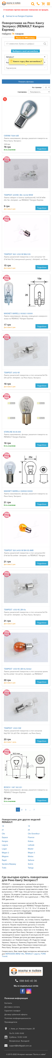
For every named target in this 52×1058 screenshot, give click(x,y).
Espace (5, 837)
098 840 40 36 (28, 981)
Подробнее (41, 148)
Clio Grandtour (34, 833)
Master (30, 848)
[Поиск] (32, 3)
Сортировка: (22, 92)
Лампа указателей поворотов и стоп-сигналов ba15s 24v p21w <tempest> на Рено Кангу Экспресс (25, 375)
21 (3, 829)
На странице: (37, 87)
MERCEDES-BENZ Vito (14, 953)
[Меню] (48, 3)
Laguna (5, 845)
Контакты (8, 1003)
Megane (5, 856)
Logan (4, 848)
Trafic (4, 867)
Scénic (30, 864)
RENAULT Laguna (32, 953)
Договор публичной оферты (15, 1014)
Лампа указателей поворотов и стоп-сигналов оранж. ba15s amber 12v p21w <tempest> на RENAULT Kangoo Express (26, 673)
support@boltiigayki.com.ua (20, 1045)
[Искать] (45, 43)
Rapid (4, 860)
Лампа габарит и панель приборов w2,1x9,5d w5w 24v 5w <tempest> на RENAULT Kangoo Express (24, 197)
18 (3, 826)
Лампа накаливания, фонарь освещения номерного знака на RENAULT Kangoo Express (25, 316)
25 (29, 829)
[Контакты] (38, 3)
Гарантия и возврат (12, 1010)
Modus (30, 856)
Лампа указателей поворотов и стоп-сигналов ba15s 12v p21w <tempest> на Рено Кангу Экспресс (25, 612)
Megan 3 (31, 852)
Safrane (31, 860)
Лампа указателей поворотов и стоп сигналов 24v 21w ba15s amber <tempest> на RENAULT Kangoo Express (24, 554)
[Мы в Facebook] (22, 991)
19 (29, 826)
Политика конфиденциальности (17, 1018)
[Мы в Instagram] (28, 991)
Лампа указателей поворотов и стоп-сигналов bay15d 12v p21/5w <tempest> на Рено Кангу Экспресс (23, 732)
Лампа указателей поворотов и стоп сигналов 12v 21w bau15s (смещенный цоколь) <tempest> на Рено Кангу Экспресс (26, 258)
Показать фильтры (26, 81)
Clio (3, 833)
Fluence (31, 837)
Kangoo (5, 841)
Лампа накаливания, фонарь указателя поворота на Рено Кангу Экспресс (25, 138)
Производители (10, 1022)
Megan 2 (5, 852)
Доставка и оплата (12, 1006)
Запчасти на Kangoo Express (19, 16)
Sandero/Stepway (9, 864)
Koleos (30, 841)
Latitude (31, 845)
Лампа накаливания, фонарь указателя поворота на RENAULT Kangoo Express (25, 434)
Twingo (31, 867)
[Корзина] (43, 3)
